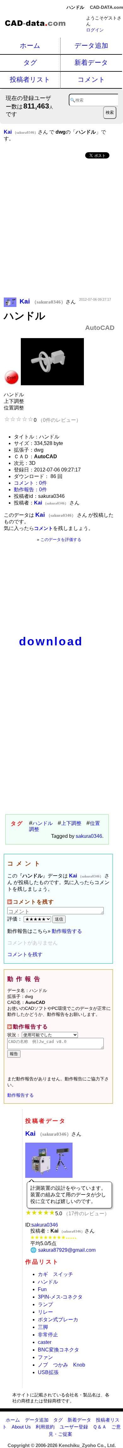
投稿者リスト (30, 79)
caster (44, 1342)
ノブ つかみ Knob (61, 1364)
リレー (45, 1312)
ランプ (45, 1304)
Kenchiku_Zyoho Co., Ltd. (87, 1445)
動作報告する (67, 931)
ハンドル (42, 823)
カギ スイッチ (55, 1274)
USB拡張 (48, 1372)
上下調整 (71, 823)
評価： (15, 919)
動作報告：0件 (30, 489)
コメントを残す (25, 954)
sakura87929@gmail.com (67, 1250)
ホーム (30, 45)
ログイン (95, 29)
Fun (42, 1289)
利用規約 (45, 1426)
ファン (45, 1357)
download (51, 641)
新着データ (91, 62)
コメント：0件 (30, 483)
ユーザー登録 (74, 1426)
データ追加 (91, 45)
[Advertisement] (61, 228)
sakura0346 (89, 836)
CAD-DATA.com (106, 7)
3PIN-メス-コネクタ (60, 1297)
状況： (14, 1034)
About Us (21, 1426)
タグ (30, 62)
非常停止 (48, 1334)
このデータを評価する (60, 539)
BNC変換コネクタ (58, 1349)
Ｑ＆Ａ (100, 1426)
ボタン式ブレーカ (58, 1319)
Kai (48, 1133)
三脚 (43, 1327)
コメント (91, 79)
